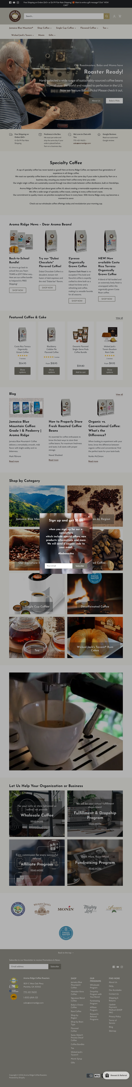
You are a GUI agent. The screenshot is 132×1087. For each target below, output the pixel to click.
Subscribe (80, 566)
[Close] (89, 517)
